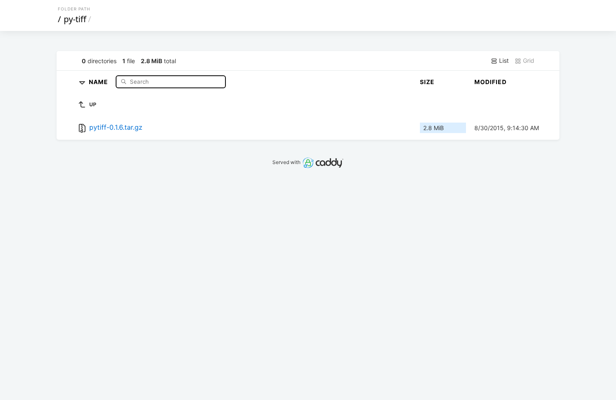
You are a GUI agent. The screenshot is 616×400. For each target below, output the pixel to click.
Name (99, 81)
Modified (490, 81)
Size (427, 81)
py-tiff (75, 19)
